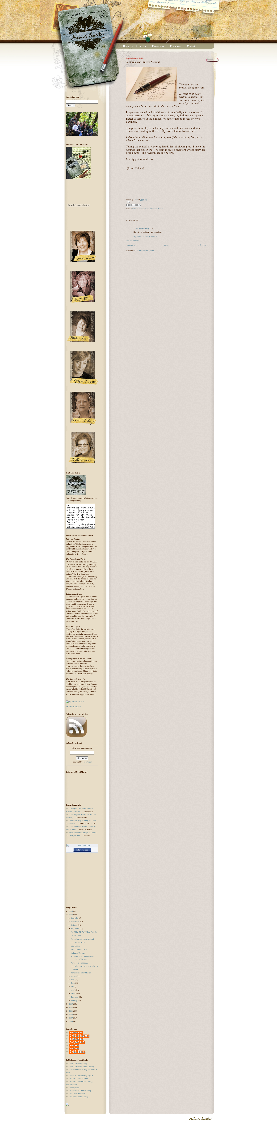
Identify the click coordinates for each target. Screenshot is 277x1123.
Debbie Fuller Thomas (81, 1036)
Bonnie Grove (78, 1032)
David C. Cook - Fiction (78, 1078)
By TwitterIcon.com (73, 706)
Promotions (158, 46)
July (73, 979)
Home (126, 46)
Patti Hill (76, 1045)
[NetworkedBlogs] (82, 845)
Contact (191, 46)
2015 (71, 911)
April (73, 990)
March (73, 993)
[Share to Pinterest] (139, 205)
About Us (141, 46)
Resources (175, 46)
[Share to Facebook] (136, 205)
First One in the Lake (79, 949)
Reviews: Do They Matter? (81, 973)
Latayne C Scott (79, 1042)
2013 (71, 1004)
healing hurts (144, 208)
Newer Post (130, 245)
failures (135, 208)
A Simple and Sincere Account (82, 939)
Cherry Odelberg (142, 228)
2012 (71, 1007)
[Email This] (127, 205)
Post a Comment (132, 240)
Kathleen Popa (78, 1039)
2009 (71, 1018)
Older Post (202, 245)
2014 (71, 914)
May (73, 986)
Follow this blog (82, 850)
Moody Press (74, 1087)
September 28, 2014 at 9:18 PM (145, 236)
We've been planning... (79, 963)
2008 (71, 1021)
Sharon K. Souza (79, 1052)
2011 (71, 1011)
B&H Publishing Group (78, 1063)
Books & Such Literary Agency (81, 1075)
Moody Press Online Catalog (80, 1090)
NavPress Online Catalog (78, 1096)
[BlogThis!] (130, 205)
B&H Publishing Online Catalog (81, 1066)
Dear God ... (75, 946)
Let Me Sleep (76, 935)
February (75, 997)
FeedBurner (87, 762)
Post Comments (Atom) (145, 250)
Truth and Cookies (78, 953)
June (73, 983)
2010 (71, 1014)
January (74, 1000)
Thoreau (153, 208)
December (75, 918)
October (74, 925)
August (74, 976)
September (75, 928)
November (75, 921)
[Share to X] (133, 205)
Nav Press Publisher (77, 1093)
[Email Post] (166, 202)
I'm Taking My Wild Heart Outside (84, 932)
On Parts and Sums (78, 942)
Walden (160, 208)
